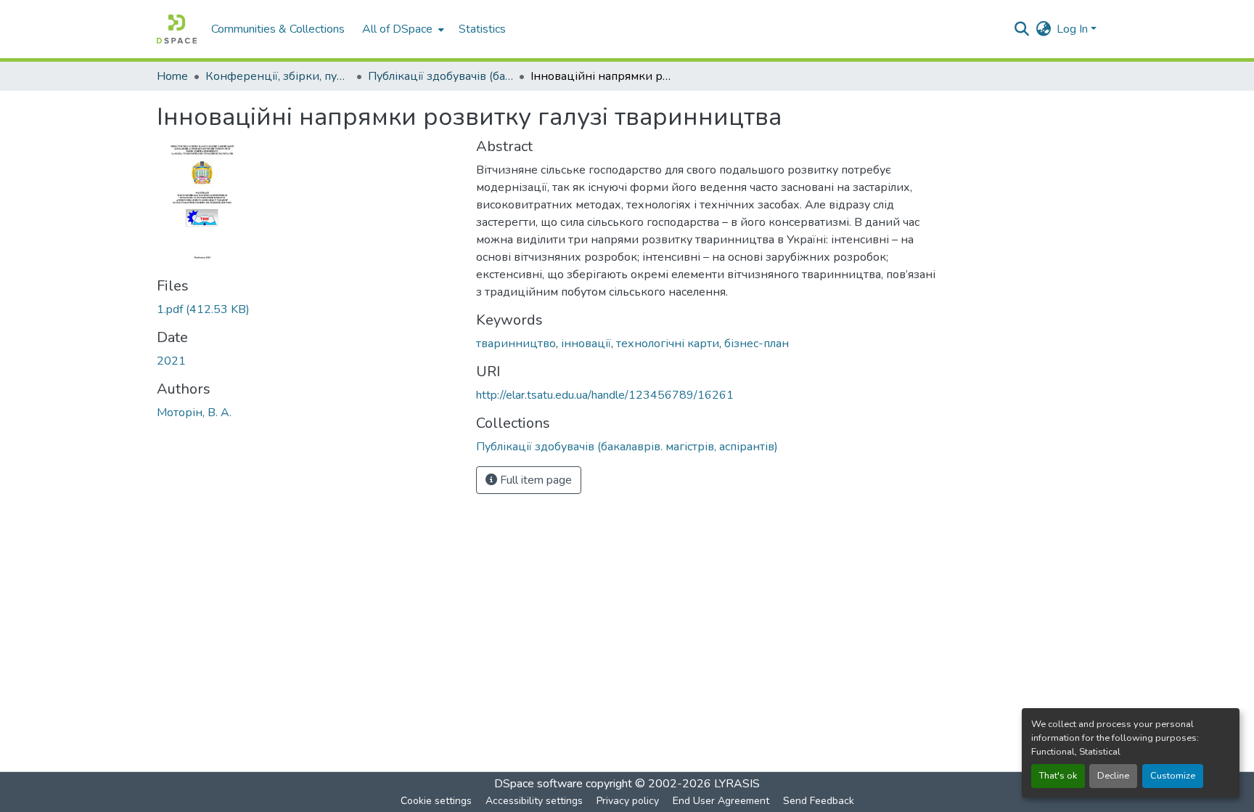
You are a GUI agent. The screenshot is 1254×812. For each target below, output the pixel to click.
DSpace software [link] (538, 784)
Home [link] (172, 76)
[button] (177, 29)
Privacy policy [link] (628, 801)
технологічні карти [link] (667, 344)
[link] (308, 309)
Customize (1172, 775)
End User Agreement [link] (721, 801)
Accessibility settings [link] (534, 801)
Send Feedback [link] (818, 801)
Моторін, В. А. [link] (194, 413)
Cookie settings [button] (436, 801)
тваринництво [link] (516, 344)
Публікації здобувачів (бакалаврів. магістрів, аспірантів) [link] (440, 76)
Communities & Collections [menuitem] (278, 29)
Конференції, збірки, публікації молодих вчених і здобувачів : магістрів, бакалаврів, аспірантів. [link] (278, 76)
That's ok (1058, 775)
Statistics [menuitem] (482, 29)
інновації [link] (586, 344)
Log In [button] (1074, 29)
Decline (1113, 775)
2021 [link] (171, 361)
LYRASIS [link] (737, 784)
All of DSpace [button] (397, 29)
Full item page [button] (534, 480)
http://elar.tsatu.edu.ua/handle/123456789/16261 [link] (605, 395)
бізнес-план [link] (756, 344)
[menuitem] (401, 29)
